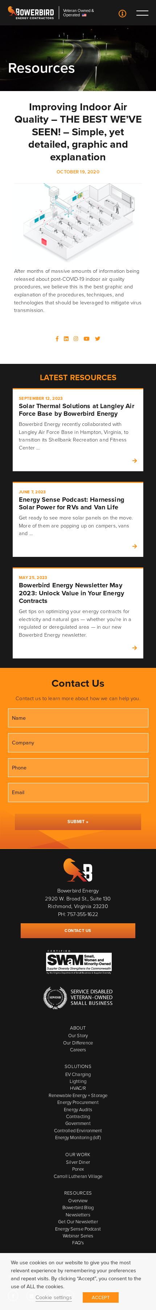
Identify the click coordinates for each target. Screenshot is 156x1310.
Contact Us (122, 14)
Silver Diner (78, 1162)
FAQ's (78, 1242)
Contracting (78, 1116)
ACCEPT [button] (101, 1297)
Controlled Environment (78, 1130)
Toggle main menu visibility (142, 13)
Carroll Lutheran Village (78, 1176)
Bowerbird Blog (78, 1207)
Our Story (78, 1035)
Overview (77, 1200)
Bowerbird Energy (31, 12)
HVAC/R (78, 1088)
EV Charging (78, 1074)
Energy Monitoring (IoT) (78, 1137)
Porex (78, 1169)
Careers (78, 1049)
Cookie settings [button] (54, 1297)
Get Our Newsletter (78, 1221)
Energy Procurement (77, 1102)
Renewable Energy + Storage (78, 1095)
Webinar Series (78, 1235)
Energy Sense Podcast (78, 1228)
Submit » (77, 821)
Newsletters (78, 1214)
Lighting (78, 1081)
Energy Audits (78, 1109)
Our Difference (78, 1042)
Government (77, 1123)
